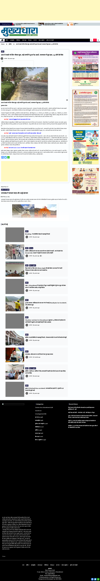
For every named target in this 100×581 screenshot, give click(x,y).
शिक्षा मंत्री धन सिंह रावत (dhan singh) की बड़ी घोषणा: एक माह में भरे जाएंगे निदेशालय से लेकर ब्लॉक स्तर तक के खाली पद (43, 269)
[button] (91, 40)
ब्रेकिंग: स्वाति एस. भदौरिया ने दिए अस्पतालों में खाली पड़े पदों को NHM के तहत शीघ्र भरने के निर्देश (45, 372)
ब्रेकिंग (7, 40)
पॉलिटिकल (18, 40)
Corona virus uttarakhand (42, 407)
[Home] (2, 40)
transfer (37, 410)
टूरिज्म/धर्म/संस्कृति (50, 40)
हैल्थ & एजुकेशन (41, 40)
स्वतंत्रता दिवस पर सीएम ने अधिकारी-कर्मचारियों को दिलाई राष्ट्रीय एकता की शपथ (29, 24)
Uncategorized (39, 414)
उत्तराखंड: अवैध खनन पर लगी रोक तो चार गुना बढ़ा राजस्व (39, 354)
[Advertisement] (50, 10)
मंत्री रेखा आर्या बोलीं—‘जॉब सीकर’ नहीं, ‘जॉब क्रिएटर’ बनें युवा (81, 412)
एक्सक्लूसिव (12, 40)
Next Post (4, 186)
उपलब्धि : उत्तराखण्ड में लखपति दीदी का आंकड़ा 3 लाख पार (58, 24)
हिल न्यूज (29, 40)
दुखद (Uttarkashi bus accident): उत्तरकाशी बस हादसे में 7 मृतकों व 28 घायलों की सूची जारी (44, 389)
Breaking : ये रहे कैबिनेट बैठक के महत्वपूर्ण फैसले (37, 234)
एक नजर (35, 40)
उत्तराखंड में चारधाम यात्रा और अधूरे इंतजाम (14, 193)
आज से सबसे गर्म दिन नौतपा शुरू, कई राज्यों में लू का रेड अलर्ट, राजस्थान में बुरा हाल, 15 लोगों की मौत (32, 55)
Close (3, 556)
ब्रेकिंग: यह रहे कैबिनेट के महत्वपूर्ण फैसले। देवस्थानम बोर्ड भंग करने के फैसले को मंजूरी (46, 337)
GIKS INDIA (58, 579)
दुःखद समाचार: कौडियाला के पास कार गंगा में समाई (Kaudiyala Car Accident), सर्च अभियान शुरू (46, 304)
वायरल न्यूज (24, 40)
